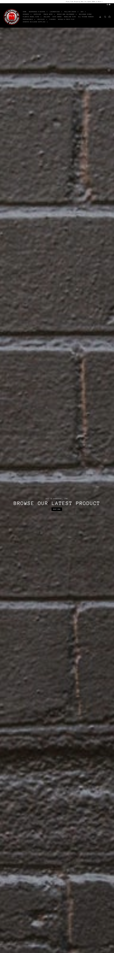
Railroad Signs (85, 14)
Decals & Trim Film (66, 19)
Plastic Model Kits (31, 16)
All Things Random (86, 16)
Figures (52, 19)
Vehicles (42, 19)
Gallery (47, 16)
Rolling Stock (71, 11)
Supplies (37, 14)
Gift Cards (57, 16)
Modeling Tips (70, 16)
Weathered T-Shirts (37, 11)
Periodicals (28, 19)
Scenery (26, 14)
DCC (82, 11)
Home (25, 11)
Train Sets (49, 14)
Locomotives (55, 11)
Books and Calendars (66, 14)
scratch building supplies (34, 21)
